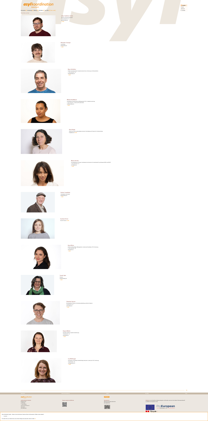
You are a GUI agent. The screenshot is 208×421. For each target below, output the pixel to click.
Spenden (184, 5)
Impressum (23, 393)
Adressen (183, 8)
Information (23, 10)
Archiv (107, 393)
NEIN (6, 416)
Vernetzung (29, 10)
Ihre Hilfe (46, 10)
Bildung (35, 10)
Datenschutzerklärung (65, 393)
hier (35, 418)
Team (186, 393)
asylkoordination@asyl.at (25, 405)
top (186, 390)
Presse (182, 7)
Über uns (52, 10)
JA (4, 416)
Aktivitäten (41, 10)
